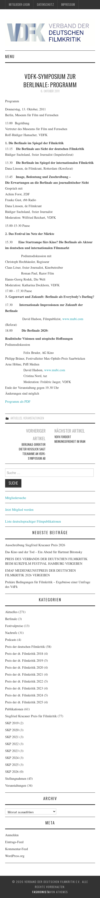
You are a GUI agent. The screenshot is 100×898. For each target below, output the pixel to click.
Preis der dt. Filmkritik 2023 (24, 688)
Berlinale (11, 619)
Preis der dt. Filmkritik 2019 (24, 660)
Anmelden (12, 835)
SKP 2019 (12, 723)
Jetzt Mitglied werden (19, 509)
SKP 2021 (12, 737)
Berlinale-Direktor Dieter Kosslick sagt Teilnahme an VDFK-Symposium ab (32, 451)
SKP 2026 (12, 771)
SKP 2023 (12, 750)
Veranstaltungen (33, 418)
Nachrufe (11, 632)
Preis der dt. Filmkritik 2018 (24, 653)
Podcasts (10, 639)
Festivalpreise (14, 626)
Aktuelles (16, 418)
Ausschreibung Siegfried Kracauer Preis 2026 (35, 545)
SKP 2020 (12, 730)
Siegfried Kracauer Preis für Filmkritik (31, 716)
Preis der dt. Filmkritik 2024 (24, 695)
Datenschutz (45, 4)
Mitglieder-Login (19, 4)
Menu (9, 56)
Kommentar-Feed (16, 849)
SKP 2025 (12, 764)
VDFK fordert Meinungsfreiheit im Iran (69, 439)
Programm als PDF (17, 401)
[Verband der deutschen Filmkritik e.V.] (50, 32)
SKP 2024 (12, 757)
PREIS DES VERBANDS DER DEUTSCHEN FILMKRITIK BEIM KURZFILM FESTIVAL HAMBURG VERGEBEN (46, 561)
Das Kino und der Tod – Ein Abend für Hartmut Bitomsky (43, 552)
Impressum (68, 4)
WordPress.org (14, 856)
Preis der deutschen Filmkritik (25, 646)
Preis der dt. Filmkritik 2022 (24, 681)
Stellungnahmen (15, 778)
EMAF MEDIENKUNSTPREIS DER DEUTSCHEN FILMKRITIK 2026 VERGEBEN (40, 572)
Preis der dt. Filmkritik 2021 (24, 674)
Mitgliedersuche (15, 498)
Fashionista (41, 892)
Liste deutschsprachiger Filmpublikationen (33, 521)
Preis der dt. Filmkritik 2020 (24, 667)
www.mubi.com (72, 319)
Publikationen (14, 709)
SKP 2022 (12, 744)
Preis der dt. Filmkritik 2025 (24, 702)
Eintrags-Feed (14, 842)
